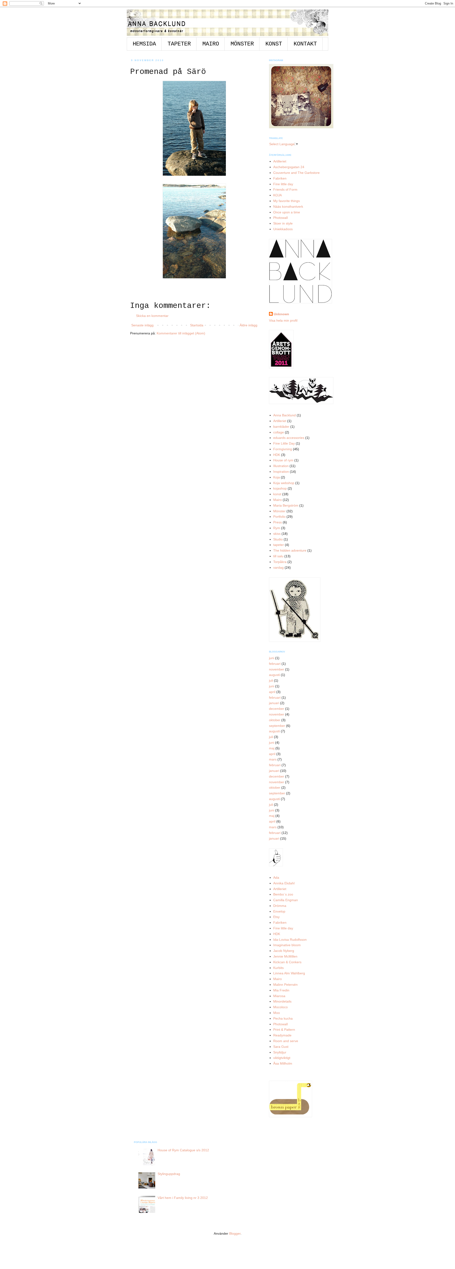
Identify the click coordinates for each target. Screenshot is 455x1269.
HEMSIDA (144, 44)
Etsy (276, 917)
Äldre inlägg (248, 325)
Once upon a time (286, 212)
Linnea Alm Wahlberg (289, 973)
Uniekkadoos (283, 229)
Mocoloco (280, 1007)
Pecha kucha (283, 1018)
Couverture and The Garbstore (296, 173)
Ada (276, 877)
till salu (278, 556)
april (272, 692)
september (277, 726)
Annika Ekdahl (284, 883)
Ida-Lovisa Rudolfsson (290, 939)
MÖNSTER (242, 44)
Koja (276, 477)
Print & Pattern (284, 1029)
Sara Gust (280, 1046)
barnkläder (281, 426)
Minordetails (282, 1001)
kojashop (280, 488)
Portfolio (279, 516)
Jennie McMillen (285, 956)
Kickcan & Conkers (287, 962)
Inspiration (281, 471)
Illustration (281, 466)
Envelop (279, 911)
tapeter (278, 545)
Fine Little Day (284, 443)
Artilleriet (279, 161)
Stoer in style (283, 223)
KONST (273, 44)
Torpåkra (280, 562)
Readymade (282, 1035)
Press (277, 522)
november (276, 669)
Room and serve (285, 1041)
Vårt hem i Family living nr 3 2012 (183, 1198)
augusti (274, 675)
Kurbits (278, 968)
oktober (274, 720)
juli (271, 680)
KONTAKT (305, 44)
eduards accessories (288, 438)
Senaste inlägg (142, 325)
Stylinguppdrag (169, 1174)
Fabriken (280, 178)
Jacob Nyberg (283, 951)
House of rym (283, 460)
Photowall (280, 218)
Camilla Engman (285, 900)
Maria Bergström (285, 505)
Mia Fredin (281, 990)
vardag (278, 567)
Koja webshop (283, 483)
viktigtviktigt (281, 1058)
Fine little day (283, 184)
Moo (276, 1013)
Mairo (277, 500)
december (276, 709)
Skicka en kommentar (152, 316)
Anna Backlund (284, 415)
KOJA (277, 195)
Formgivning (282, 449)
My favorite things (286, 201)
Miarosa (279, 996)
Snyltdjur (279, 1052)
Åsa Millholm (282, 1063)
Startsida (196, 325)
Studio (278, 539)
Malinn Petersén (285, 984)
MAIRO (210, 44)
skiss (277, 534)
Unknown (281, 314)
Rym (276, 528)
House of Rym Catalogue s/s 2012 (183, 1150)
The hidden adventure (289, 550)
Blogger (235, 1233)
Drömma (279, 906)
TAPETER (179, 44)
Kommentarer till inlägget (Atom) (181, 333)
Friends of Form (285, 189)
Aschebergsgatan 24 (288, 167)
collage (278, 432)
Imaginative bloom (287, 945)
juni (271, 658)
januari (274, 703)
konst (277, 494)
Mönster (279, 511)
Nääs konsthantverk (288, 206)
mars (273, 759)
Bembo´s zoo (283, 894)
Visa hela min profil (283, 320)
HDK (276, 455)
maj (271, 748)
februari (275, 664)
